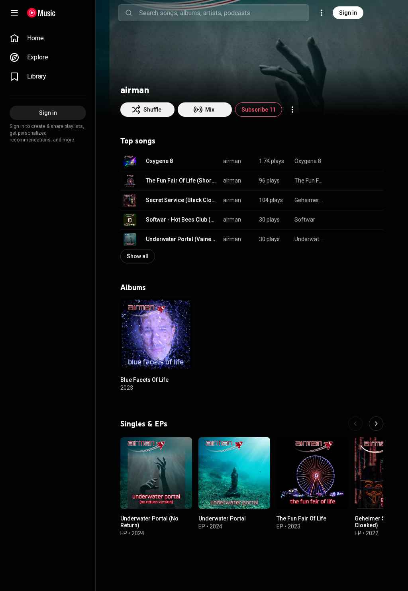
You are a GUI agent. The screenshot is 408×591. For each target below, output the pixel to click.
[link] (47, 38)
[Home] (41, 13)
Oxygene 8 (159, 161)
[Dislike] (352, 161)
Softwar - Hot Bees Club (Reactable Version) (182, 219)
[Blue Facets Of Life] (156, 334)
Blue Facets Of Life (144, 380)
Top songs (137, 140)
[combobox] (224, 13)
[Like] (337, 161)
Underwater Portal (222, 518)
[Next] (376, 423)
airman (232, 161)
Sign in (348, 13)
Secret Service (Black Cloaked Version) (182, 200)
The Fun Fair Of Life (309, 180)
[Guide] (14, 13)
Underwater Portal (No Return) (309, 239)
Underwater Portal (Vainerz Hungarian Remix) (182, 239)
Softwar (304, 219)
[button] (130, 161)
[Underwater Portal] (234, 473)
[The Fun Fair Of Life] (312, 473)
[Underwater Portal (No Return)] (156, 473)
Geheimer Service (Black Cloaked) (309, 200)
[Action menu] (292, 109)
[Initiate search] (128, 12)
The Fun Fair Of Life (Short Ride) (182, 180)
